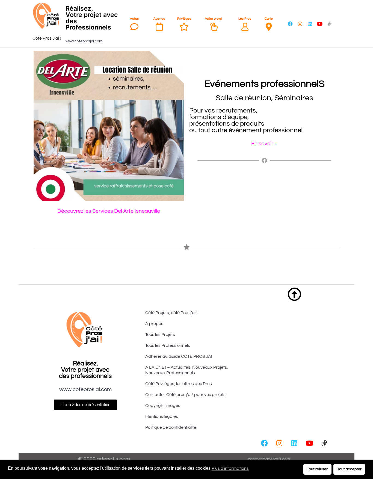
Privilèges (184, 18)
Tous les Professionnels (167, 345)
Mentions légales (161, 416)
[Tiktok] (329, 24)
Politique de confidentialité (170, 427)
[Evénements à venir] (159, 27)
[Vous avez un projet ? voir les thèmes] (214, 27)
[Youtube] (320, 24)
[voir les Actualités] (134, 27)
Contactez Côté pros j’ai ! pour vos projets (185, 394)
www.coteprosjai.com (84, 41)
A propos (154, 323)
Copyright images (162, 405)
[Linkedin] (310, 24)
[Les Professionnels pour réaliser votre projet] (245, 27)
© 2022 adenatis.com (104, 459)
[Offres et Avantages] (184, 27)
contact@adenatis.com (269, 459)
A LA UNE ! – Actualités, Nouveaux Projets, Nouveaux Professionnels (186, 370)
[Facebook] (290, 24)
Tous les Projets (160, 334)
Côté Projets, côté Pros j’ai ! (171, 313)
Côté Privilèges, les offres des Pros (178, 384)
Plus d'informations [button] (230, 468)
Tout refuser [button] (317, 469)
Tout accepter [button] (349, 469)
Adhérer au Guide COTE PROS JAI (178, 356)
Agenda (159, 18)
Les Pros (244, 18)
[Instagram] (300, 24)
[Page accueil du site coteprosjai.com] (47, 16)
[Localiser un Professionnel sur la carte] (269, 27)
